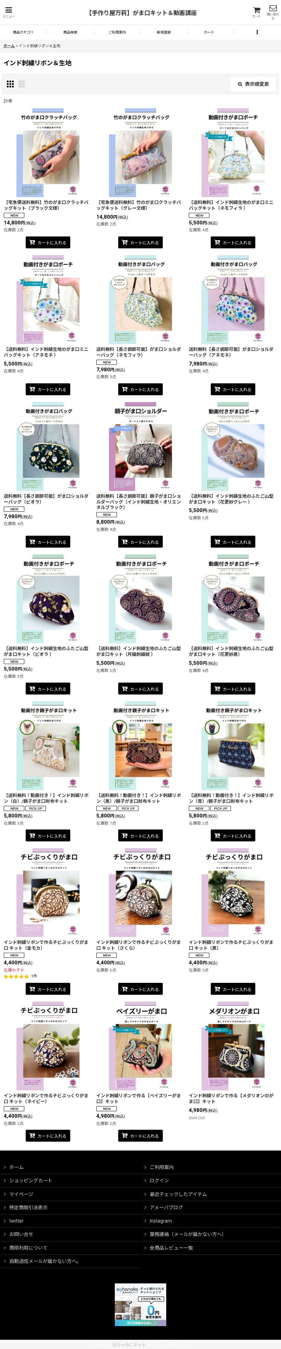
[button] (8, 12)
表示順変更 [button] (257, 84)
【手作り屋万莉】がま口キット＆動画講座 (141, 13)
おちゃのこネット (129, 1345)
